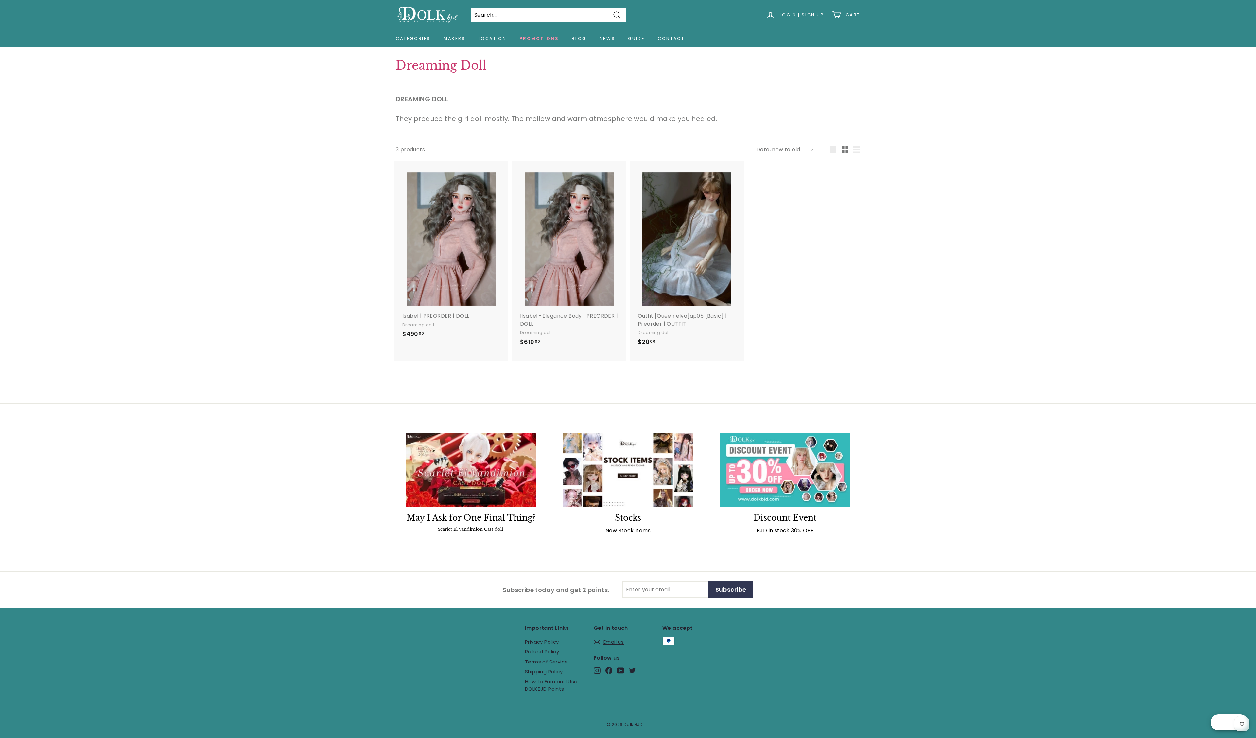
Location (493, 38)
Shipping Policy (544, 671)
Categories (413, 38)
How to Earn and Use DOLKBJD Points (551, 685)
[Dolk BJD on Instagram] (597, 670)
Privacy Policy (542, 641)
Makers (454, 38)
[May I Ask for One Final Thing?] (471, 470)
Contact (671, 38)
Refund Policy (542, 651)
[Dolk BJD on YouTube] (620, 670)
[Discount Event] (785, 470)
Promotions (539, 38)
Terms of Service (546, 661)
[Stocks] (628, 470)
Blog (579, 38)
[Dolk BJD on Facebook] (608, 670)
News (607, 38)
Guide (636, 38)
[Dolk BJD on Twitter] (632, 670)
